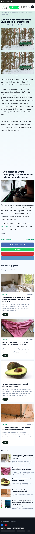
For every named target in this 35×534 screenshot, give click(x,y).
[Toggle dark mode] (23, 7)
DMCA (29, 531)
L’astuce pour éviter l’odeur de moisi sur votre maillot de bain (15, 344)
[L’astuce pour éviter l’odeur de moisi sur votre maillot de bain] (17, 328)
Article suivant (29, 239)
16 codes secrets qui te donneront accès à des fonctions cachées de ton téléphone (22, 502)
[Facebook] (1, 1)
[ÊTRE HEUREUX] (26, 7)
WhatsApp (17, 249)
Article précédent (6, 239)
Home (2, 12)
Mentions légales (21, 531)
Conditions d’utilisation (18, 528)
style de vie (5, 226)
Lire (5, 314)
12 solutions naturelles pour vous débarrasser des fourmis (16, 428)
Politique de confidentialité (8, 531)
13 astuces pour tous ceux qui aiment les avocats (15, 385)
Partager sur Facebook (17, 245)
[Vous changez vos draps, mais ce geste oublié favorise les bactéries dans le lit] (17, 283)
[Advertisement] (17, 150)
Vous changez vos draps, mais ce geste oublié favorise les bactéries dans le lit (17, 299)
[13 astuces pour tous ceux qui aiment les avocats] (17, 370)
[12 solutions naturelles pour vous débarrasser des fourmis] (17, 413)
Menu (32, 6)
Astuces (7, 12)
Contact (9, 528)
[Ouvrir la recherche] (29, 7)
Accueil (3, 528)
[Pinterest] (3, 1)
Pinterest (17, 254)
